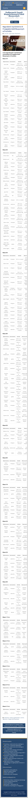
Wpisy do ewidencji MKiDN (10, 771)
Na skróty (5, 8)
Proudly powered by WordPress (10, 793)
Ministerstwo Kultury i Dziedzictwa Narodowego (14, 780)
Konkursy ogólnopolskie (15, 717)
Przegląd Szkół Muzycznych (13, 719)
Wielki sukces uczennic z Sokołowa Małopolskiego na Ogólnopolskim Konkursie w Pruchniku (14, 763)
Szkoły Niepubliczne (8, 782)
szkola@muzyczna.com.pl (19, 2)
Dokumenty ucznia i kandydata (11, 774)
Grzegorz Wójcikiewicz (15, 33)
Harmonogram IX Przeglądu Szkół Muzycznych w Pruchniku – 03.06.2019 (14, 725)
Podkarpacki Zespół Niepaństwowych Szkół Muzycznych (14, 14)
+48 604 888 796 (8, 2)
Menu (16, 22)
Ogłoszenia (5, 719)
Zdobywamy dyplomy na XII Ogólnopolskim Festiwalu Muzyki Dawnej (14, 730)
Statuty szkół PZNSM (8, 772)
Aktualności (6, 717)
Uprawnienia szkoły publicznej (10, 770)
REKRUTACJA (19, 5)
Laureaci (22, 717)
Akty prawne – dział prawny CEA (11, 784)
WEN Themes (14, 795)
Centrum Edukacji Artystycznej (10, 781)
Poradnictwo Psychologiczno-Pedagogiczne (13, 785)
